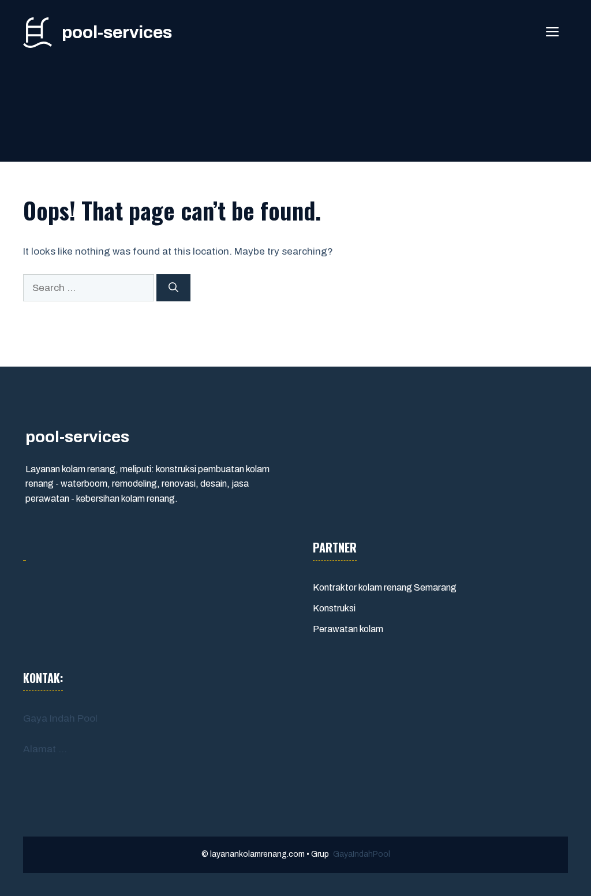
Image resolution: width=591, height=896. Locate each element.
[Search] (173, 288)
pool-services (117, 32)
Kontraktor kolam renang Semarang (385, 587)
